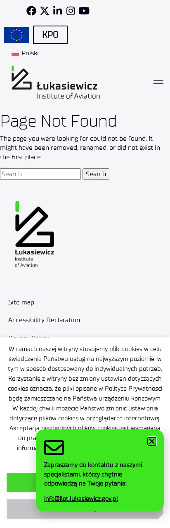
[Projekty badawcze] (16, 35)
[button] (152, 441)
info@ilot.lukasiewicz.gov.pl (81, 498)
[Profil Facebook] (31, 11)
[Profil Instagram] (71, 11)
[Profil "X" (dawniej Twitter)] (45, 11)
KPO (50, 34)
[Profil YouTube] (84, 11)
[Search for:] (40, 174)
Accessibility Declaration (44, 320)
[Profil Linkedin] (58, 11)
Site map (21, 302)
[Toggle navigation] (158, 82)
